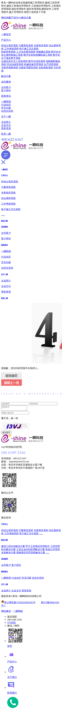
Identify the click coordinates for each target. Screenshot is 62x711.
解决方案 (26, 17)
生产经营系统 (51, 64)
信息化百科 (7, 111)
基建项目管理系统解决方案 (30, 552)
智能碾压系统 (43, 52)
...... (3, 214)
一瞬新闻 (6, 101)
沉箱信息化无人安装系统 (14, 61)
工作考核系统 (11, 48)
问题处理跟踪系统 (28, 67)
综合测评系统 (8, 198)
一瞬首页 (6, 34)
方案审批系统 (26, 45)
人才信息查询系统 (26, 52)
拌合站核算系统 (15, 64)
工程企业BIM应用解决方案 (30, 549)
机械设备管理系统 (33, 64)
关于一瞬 (6, 116)
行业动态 (6, 104)
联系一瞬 (6, 134)
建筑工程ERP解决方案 (13, 546)
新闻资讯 (6, 96)
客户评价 (6, 90)
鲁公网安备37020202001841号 (20, 602)
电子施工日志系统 (29, 48)
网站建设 (6, 611)
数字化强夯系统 (36, 61)
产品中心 (16, 17)
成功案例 (6, 81)
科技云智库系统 (9, 45)
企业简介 (6, 122)
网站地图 (6, 17)
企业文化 (6, 125)
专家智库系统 (41, 45)
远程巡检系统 (46, 67)
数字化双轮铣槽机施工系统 (37, 55)
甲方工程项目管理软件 (38, 546)
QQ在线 (11, 622)
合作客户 (6, 87)
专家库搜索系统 (9, 67)
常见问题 (6, 108)
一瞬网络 (18, 611)
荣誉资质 (6, 128)
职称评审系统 (8, 52)
